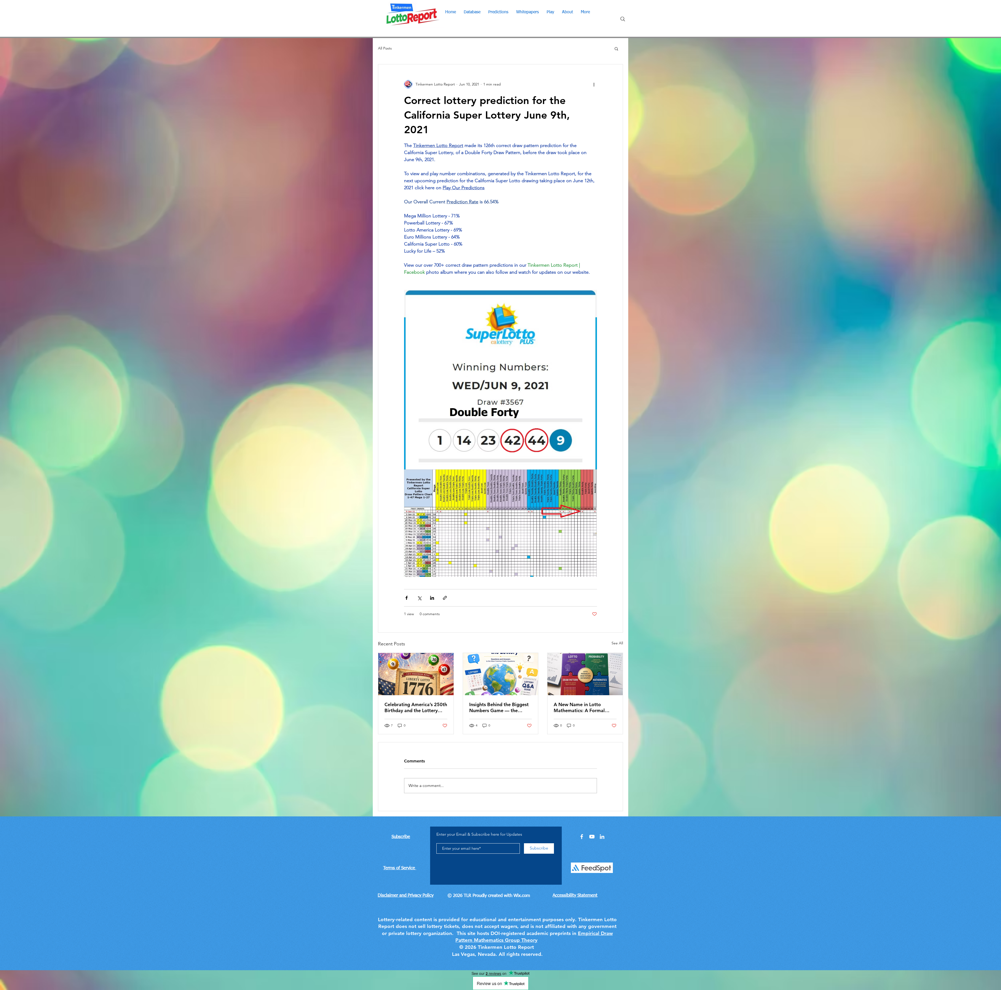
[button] (616, 48)
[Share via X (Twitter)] (419, 597)
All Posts (385, 48)
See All (617, 643)
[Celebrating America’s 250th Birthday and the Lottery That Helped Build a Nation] (416, 674)
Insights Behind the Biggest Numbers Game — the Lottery (499, 707)
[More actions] (594, 84)
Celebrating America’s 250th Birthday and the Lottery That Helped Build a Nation (415, 707)
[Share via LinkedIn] (432, 597)
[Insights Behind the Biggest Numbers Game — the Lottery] (500, 674)
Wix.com (522, 896)
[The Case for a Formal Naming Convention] (585, 674)
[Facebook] (581, 836)
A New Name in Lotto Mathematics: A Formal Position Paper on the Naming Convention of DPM (584, 707)
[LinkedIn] (602, 836)
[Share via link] (444, 597)
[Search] (622, 19)
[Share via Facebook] (406, 597)
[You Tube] (592, 836)
